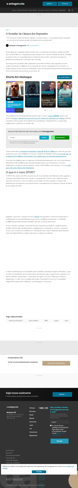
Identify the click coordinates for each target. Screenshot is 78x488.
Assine (49, 4)
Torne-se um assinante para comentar (23, 362)
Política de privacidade (13, 455)
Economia (41, 10)
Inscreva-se (60, 137)
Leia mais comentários (56, 363)
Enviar (44, 137)
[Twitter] (39, 408)
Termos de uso (10, 458)
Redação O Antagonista (17, 45)
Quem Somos (10, 450)
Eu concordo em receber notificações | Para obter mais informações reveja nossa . (23, 142)
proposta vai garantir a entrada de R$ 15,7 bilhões (38, 151)
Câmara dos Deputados (16, 320)
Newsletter (62, 10)
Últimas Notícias (22, 10)
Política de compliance (13, 463)
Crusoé (14, 10)
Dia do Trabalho (33, 320)
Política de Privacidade (29, 143)
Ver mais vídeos (64, 77)
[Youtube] (41, 408)
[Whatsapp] (43, 408)
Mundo (35, 10)
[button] (45, 110)
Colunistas (54, 10)
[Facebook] (47, 408)
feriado (56, 320)
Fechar (39, 472)
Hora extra (9, 453)
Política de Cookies (12, 460)
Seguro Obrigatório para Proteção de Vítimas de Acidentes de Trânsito (39, 118)
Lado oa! (47, 10)
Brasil (30, 10)
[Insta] (45, 408)
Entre (64, 4)
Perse (66, 320)
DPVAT (37, 217)
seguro (53, 116)
